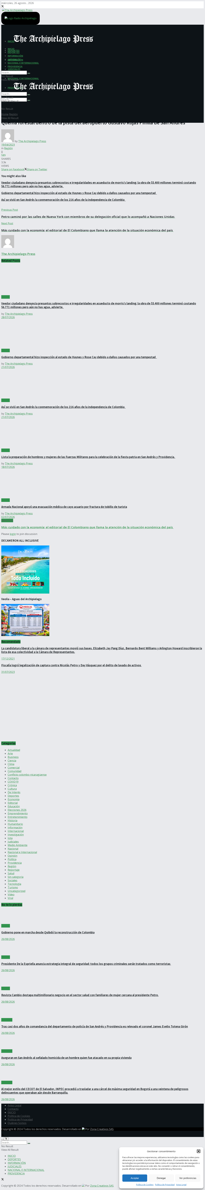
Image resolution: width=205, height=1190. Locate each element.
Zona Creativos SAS (102, 1129)
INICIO (11, 48)
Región (13, 114)
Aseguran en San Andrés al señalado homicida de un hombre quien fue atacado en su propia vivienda (66, 1058)
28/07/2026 (8, 317)
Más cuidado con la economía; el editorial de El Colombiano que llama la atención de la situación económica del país (87, 527)
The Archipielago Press (32, 141)
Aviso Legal (181, 1184)
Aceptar (135, 1178)
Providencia (15, 863)
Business (13, 757)
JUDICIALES (14, 69)
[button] (198, 1151)
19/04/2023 (8, 144)
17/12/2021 (8, 658)
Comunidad (14, 771)
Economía (13, 799)
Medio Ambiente (17, 845)
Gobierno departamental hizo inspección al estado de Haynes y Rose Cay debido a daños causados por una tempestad (79, 193)
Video (11, 894)
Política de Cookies (144, 1184)
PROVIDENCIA (15, 66)
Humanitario (15, 824)
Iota (10, 838)
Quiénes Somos (17, 1123)
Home (4, 114)
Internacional (16, 831)
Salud (11, 873)
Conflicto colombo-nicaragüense (27, 774)
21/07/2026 (8, 367)
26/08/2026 (8, 939)
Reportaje (14, 870)
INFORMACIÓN (15, 55)
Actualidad (14, 750)
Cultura (12, 789)
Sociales (12, 880)
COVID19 (13, 781)
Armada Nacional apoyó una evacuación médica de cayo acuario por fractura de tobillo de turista (64, 507)
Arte (10, 753)
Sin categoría (15, 877)
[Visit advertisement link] (33, 737)
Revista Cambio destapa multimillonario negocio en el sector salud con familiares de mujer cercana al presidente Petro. (80, 995)
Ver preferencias (187, 1178)
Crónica (12, 785)
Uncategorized (16, 891)
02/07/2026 (8, 517)
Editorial (13, 803)
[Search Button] (29, 100)
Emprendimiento (18, 813)
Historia (12, 820)
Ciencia (12, 760)
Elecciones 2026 (17, 810)
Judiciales (13, 841)
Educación (14, 806)
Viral (10, 898)
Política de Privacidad (165, 1184)
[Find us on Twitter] (2, 6)
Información (15, 827)
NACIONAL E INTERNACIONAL (23, 78)
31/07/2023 (8, 672)
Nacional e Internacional (22, 852)
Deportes (13, 796)
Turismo (13, 887)
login (13, 534)
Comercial (14, 767)
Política (12, 859)
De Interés (14, 792)
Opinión (12, 855)
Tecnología (14, 884)
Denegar (161, 1178)
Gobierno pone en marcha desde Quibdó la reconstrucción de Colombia (47, 932)
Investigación (16, 834)
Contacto (13, 778)
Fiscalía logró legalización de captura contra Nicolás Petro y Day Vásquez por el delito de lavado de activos (71, 665)
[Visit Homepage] (17, 10)
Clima (11, 764)
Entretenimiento (17, 817)
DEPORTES (14, 52)
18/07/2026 (8, 467)
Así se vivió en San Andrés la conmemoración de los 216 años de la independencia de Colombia (63, 200)
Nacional (13, 848)
